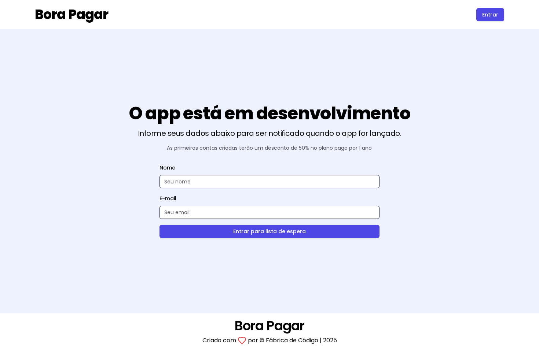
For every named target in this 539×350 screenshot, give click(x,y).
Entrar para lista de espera (269, 231)
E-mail (168, 198)
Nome (167, 167)
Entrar (490, 14)
